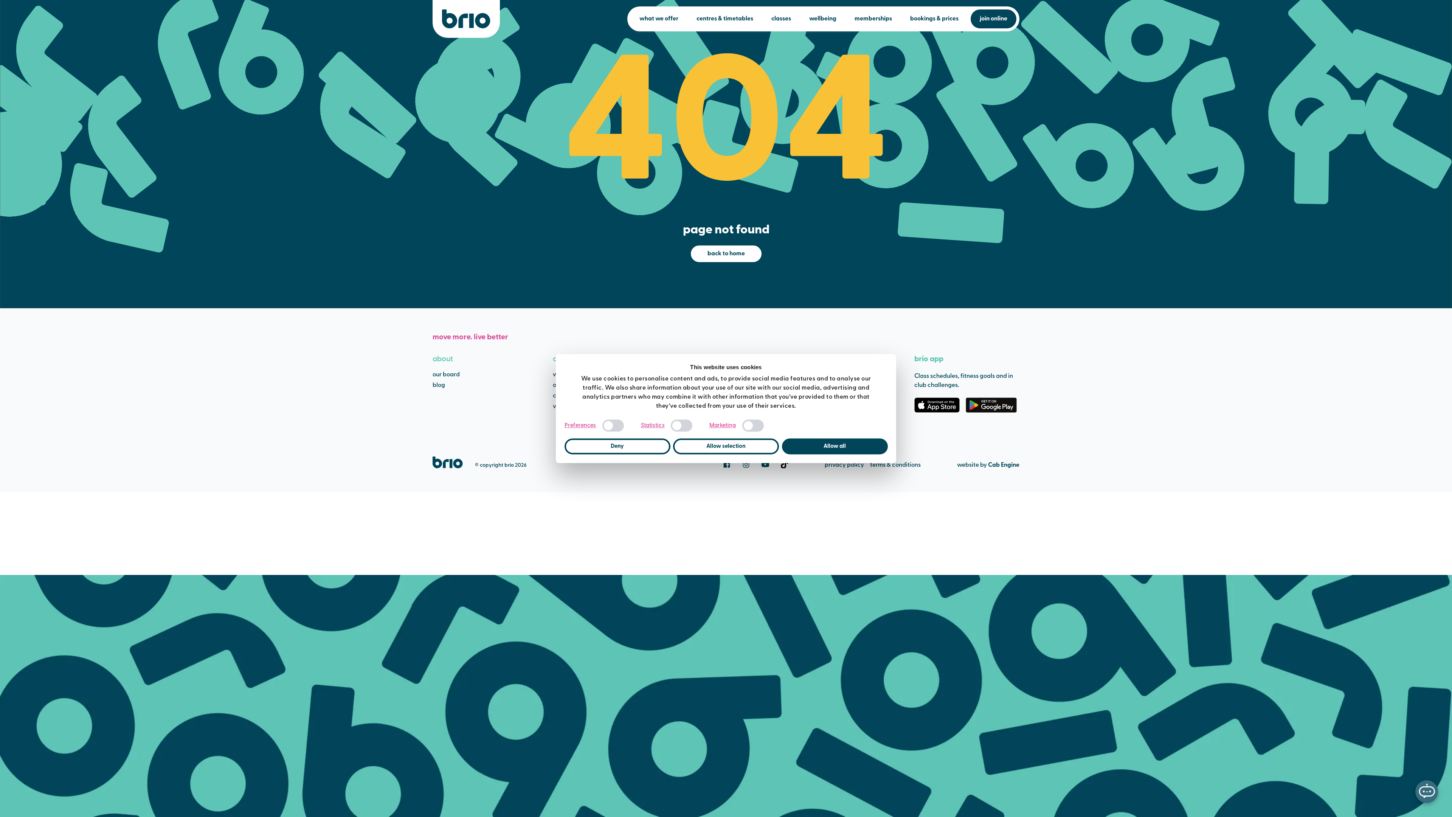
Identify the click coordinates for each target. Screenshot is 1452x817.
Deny (617, 446)
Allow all (835, 446)
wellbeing (822, 19)
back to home (726, 254)
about (443, 359)
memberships (873, 19)
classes (781, 19)
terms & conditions (895, 465)
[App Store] (937, 405)
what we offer (658, 19)
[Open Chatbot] (1426, 791)
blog (439, 385)
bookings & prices (934, 19)
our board (446, 375)
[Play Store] (991, 405)
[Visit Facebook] (727, 464)
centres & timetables (725, 19)
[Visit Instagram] (746, 464)
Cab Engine (1003, 465)
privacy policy (844, 465)
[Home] (466, 18)
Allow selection (726, 446)
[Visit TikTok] (784, 464)
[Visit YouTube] (765, 464)
